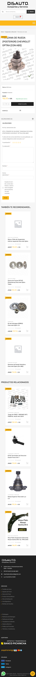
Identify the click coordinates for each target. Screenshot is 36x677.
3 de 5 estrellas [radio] (16, 142)
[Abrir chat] (32, 673)
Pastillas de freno (6, 589)
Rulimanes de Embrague (8, 616)
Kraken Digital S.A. (22, 675)
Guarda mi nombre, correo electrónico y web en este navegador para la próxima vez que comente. (9, 187)
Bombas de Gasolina (7, 604)
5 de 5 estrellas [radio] (20, 142)
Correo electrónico (5, 174)
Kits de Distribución (7, 599)
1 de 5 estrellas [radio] (13, 142)
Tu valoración (6, 146)
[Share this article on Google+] (17, 110)
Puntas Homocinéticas (8, 596)
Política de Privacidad (8, 626)
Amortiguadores (6, 601)
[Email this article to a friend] (20, 110)
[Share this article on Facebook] (11, 110)
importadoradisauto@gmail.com (12, 574)
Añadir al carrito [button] (27, 247)
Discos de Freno (11, 278)
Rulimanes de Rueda (7, 619)
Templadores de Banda (8, 621)
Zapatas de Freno (7, 591)
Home (2, 31)
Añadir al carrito (22, 104)
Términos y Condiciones (8, 629)
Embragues (10, 321)
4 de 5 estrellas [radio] (18, 142)
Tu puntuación (6, 142)
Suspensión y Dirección (10, 31)
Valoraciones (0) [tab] (6, 119)
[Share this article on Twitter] (14, 110)
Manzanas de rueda (12, 362)
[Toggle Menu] (33, 23)
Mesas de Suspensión (13, 237)
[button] (31, 51)
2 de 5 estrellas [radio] (15, 142)
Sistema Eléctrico (7, 624)
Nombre (4, 166)
